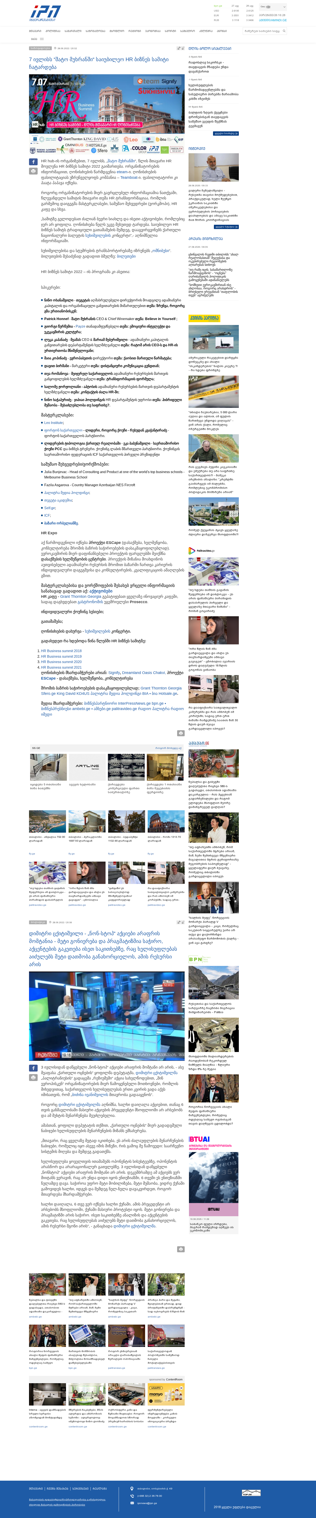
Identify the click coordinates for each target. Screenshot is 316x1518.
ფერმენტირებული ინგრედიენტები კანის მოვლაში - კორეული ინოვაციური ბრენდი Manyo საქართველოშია (164, 1417)
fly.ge (32, 853)
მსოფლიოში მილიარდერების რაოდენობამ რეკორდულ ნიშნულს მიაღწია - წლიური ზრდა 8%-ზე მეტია (211, 1063)
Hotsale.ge (168, 693)
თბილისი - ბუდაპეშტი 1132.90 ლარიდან (123, 838)
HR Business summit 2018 (61, 651)
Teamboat (128, 177)
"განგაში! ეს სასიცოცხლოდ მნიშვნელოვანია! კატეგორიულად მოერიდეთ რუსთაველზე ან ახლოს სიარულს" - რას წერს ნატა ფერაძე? (126, 900)
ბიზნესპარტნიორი (101, 703)
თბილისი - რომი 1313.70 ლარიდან (164, 838)
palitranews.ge (116, 1367)
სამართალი (73, 31)
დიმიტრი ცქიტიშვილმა (157, 1073)
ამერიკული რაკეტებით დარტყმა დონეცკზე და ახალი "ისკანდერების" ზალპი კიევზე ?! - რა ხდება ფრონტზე (213, 364)
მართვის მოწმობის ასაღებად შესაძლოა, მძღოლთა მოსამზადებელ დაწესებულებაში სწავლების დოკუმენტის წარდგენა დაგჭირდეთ (87, 1361)
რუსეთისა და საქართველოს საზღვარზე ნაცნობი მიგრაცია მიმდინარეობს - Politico (212, 1008)
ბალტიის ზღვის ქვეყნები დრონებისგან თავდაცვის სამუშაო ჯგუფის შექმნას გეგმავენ (208, 119)
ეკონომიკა (153, 31)
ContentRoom (174, 1379)
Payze (80, 326)
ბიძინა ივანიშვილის (90, 1095)
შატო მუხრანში (121, 161)
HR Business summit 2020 (61, 662)
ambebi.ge (35, 1316)
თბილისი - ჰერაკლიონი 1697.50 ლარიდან (85, 838)
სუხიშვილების (98, 235)
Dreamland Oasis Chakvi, (144, 673)
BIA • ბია (150, 693)
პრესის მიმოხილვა (206, 239)
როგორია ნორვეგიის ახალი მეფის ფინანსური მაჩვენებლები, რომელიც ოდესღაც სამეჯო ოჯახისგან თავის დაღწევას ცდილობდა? (46, 1361)
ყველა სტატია (225, 226)
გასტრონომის (91, 602)
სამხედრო (187, 31)
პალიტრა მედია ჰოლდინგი (66, 493)
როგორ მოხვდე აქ (168, 748)
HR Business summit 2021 (61, 667)
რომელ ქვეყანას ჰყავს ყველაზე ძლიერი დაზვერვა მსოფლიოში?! (213, 532)
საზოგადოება (95, 31)
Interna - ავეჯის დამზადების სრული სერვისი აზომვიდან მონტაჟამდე (47, 1413)
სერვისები (80, 1488)
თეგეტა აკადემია (58, 500)
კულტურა (206, 31)
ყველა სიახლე (225, 133)
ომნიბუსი (160, 251)
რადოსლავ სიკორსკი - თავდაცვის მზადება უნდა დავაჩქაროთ (209, 67)
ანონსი (222, 31)
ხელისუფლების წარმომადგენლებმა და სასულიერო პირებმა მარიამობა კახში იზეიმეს (214, 91)
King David (66, 693)
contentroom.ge (38, 1426)
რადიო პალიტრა (154, 709)
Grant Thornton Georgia (80, 596)
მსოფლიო (117, 31)
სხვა (34, 39)
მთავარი (35, 31)
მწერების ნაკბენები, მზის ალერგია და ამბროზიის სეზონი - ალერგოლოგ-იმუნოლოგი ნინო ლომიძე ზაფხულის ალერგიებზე (86, 1417)
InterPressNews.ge (134, 703)
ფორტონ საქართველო (63, 430)
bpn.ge (218, 6)
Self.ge (49, 508)
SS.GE (36, 748)
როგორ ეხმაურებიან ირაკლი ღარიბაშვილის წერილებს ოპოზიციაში (124, 1355)
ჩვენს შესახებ (57, 1488)
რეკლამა (100, 1488)
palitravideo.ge (124, 709)
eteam (122, 172)
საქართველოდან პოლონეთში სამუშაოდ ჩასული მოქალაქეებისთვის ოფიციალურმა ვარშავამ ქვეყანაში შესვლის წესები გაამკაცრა (165, 1363)
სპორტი (170, 31)
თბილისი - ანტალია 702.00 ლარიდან (47, 838)
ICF (47, 515)
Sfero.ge (48, 693)
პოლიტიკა (53, 31)
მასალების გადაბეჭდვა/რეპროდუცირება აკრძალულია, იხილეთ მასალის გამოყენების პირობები (67, 1502)
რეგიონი (135, 31)
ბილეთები (126, 256)
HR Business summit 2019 (61, 656)
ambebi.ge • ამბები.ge (91, 709)
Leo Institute (53, 423)
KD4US (83, 693)
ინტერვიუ (197, 148)
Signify (114, 673)
